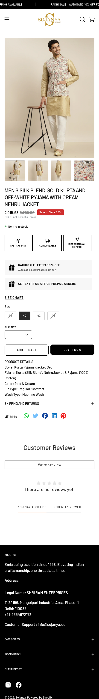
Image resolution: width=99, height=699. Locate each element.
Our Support (13, 669)
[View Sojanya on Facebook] (18, 684)
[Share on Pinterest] (63, 416)
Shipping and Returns (22, 403)
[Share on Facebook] (45, 416)
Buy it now (72, 349)
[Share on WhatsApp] (26, 416)
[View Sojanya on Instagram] (8, 684)
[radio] (10, 316)
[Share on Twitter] (35, 416)
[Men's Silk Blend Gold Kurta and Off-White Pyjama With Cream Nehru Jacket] (15, 170)
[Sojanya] (49, 19)
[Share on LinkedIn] (54, 416)
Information (12, 654)
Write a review (49, 464)
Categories (12, 639)
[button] (82, 19)
